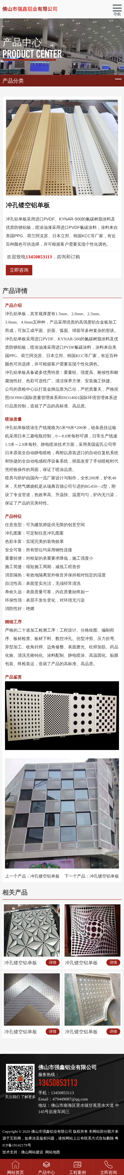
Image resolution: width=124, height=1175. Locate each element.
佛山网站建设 (32, 1152)
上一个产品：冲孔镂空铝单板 (32, 876)
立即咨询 (19, 270)
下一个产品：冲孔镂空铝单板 (91, 876)
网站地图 (52, 1152)
